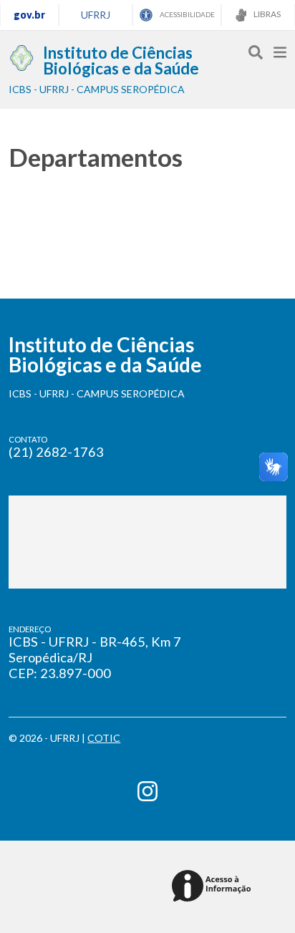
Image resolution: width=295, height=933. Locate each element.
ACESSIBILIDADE (186, 14)
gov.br (29, 15)
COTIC (103, 738)
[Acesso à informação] (214, 886)
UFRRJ (95, 15)
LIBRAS (266, 14)
